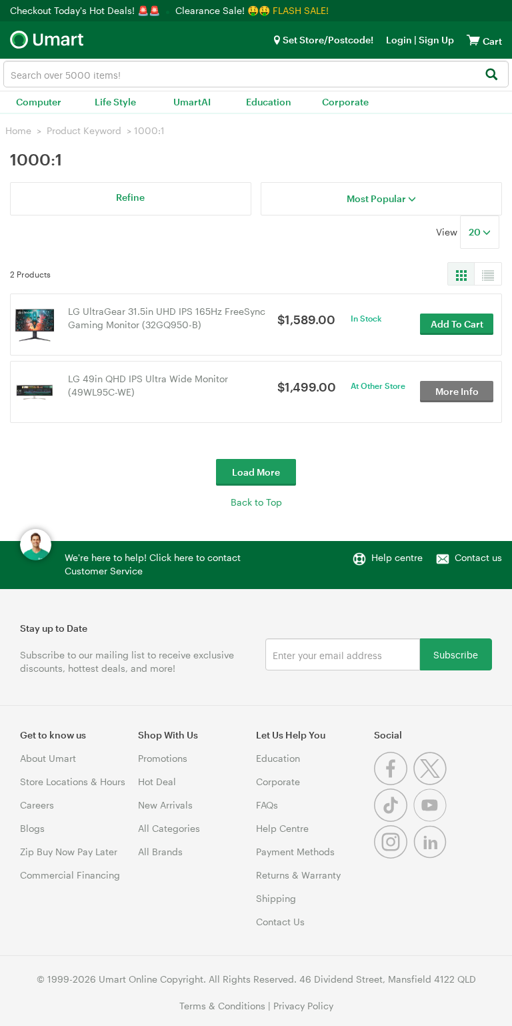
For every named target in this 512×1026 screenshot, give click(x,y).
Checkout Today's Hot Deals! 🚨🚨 (86, 10)
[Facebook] (393, 781)
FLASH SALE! (301, 10)
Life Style (115, 101)
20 (476, 231)
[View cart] (473, 39)
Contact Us (280, 921)
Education (268, 101)
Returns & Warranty (298, 875)
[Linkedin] (431, 855)
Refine (130, 197)
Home (18, 130)
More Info (457, 391)
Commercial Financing (70, 875)
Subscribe (455, 654)
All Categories (169, 828)
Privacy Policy (303, 1005)
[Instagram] (393, 855)
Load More (256, 472)
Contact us (478, 557)
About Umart (48, 758)
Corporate (345, 101)
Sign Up (435, 39)
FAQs (267, 805)
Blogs (32, 828)
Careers (37, 805)
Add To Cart (457, 324)
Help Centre (282, 828)
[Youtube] (431, 818)
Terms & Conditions (222, 1005)
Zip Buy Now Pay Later (68, 851)
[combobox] (256, 74)
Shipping (276, 898)
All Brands (160, 851)
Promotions (162, 758)
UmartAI (192, 101)
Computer (38, 101)
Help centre (397, 557)
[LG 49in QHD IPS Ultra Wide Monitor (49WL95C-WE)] (35, 390)
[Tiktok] (393, 818)
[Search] (491, 75)
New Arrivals (165, 805)
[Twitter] (431, 781)
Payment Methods (295, 851)
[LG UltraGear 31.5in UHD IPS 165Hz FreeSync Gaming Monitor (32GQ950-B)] (35, 323)
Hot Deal (157, 781)
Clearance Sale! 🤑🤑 (222, 10)
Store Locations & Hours (72, 781)
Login (399, 39)
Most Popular (377, 198)
